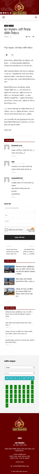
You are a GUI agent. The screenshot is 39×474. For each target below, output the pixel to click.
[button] (36, 17)
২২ (32, 396)
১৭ (11, 396)
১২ (19, 392)
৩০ (7, 405)
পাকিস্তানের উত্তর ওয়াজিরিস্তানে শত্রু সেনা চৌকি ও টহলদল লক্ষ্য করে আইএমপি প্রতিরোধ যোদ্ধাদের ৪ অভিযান (18, 314)
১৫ (32, 392)
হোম (3, 22)
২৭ (24, 401)
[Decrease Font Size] (13, 55)
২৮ (28, 401)
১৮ (15, 396)
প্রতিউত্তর (13, 156)
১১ (15, 392)
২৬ (19, 401)
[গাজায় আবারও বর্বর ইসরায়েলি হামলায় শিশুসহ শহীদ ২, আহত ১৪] (9, 281)
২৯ (32, 401)
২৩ (7, 401)
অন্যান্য (7, 22)
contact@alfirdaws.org (21, 466)
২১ (28, 396)
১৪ (28, 392)
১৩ (24, 392)
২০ (24, 396)
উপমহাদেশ (7, 271)
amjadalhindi (17, 178)
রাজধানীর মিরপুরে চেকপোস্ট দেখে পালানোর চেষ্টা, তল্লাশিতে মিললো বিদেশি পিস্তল (19, 341)
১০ (11, 392)
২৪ (11, 401)
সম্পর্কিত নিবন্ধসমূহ (10, 261)
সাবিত (12, 162)
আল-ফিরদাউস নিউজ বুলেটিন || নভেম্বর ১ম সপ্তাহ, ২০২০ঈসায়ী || (28, 252)
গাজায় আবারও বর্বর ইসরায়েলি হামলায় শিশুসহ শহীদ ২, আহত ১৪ (18, 324)
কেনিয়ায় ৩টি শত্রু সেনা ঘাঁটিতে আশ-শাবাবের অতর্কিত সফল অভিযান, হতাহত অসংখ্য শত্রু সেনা (18, 333)
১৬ (7, 396)
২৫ (15, 401)
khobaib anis (16, 145)
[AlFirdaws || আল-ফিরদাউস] (19, 7)
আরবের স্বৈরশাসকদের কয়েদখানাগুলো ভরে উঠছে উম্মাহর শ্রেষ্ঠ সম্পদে (12, 252)
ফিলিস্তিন (6, 284)
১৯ (19, 396)
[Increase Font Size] (7, 55)
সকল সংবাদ (11, 25)
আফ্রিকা (6, 294)
